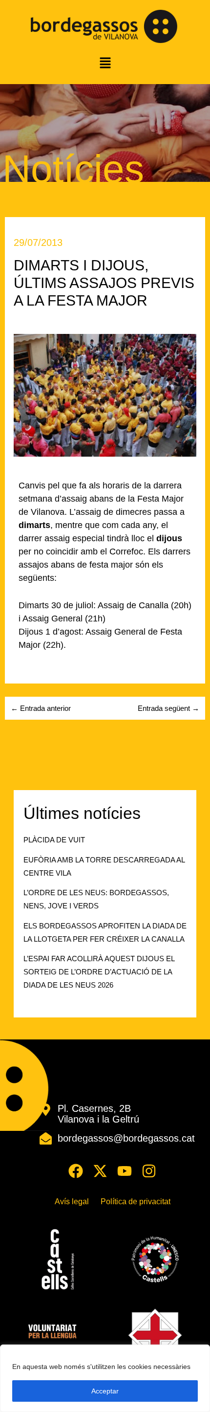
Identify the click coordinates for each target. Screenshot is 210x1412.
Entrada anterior (41, 708)
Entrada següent (168, 708)
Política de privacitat (135, 1202)
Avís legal (72, 1202)
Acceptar (105, 1391)
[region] (105, 1378)
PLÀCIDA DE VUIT (54, 840)
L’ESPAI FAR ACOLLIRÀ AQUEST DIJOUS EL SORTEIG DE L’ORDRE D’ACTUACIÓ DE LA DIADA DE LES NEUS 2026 (98, 971)
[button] (105, 63)
